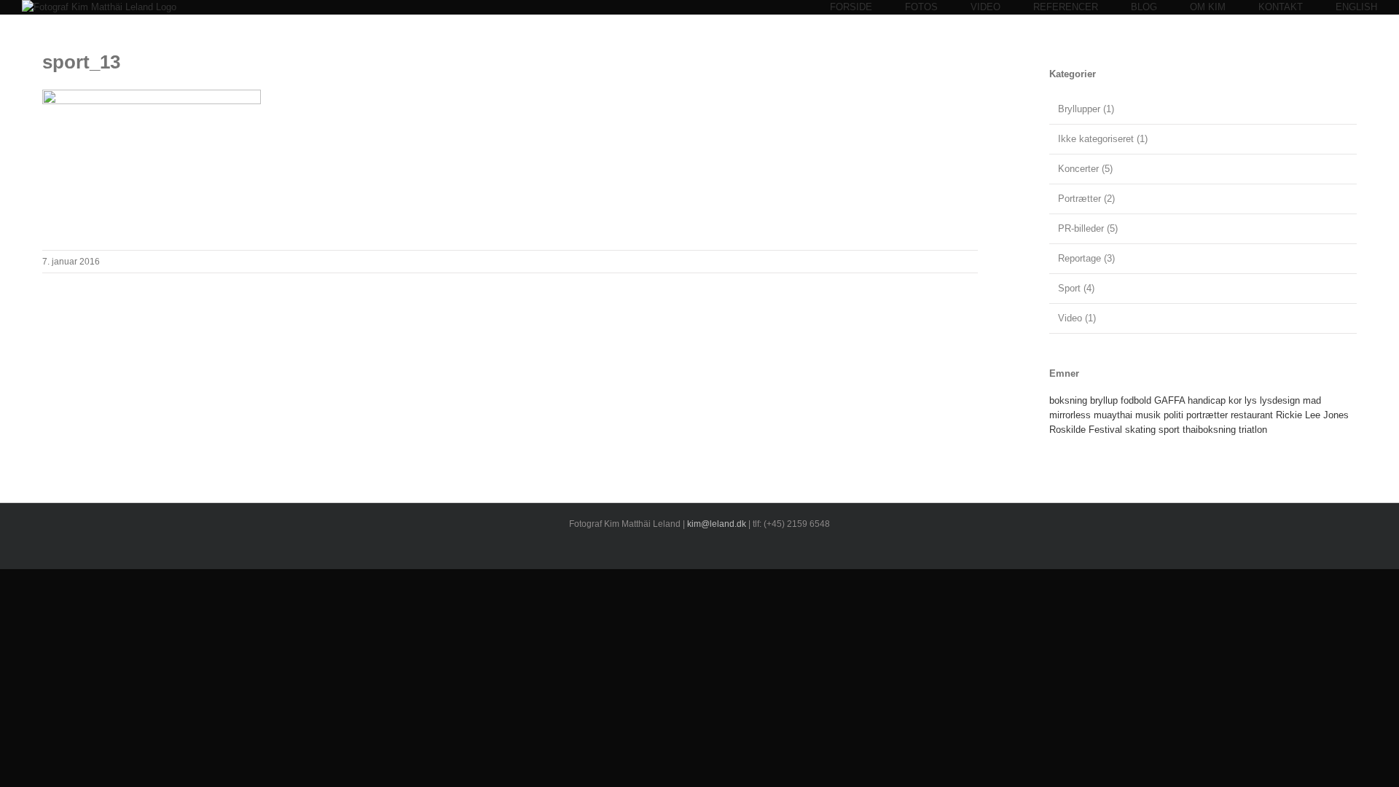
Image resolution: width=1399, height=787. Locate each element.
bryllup (1104, 400)
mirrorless (1070, 415)
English (1356, 6)
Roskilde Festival (1085, 429)
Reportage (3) (1086, 258)
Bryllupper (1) (1086, 108)
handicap (1207, 400)
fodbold (1136, 400)
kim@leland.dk (716, 524)
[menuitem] (867, 7)
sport (1169, 429)
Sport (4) (1076, 288)
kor (1235, 400)
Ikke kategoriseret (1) (1103, 138)
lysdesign (1280, 400)
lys (1251, 400)
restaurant (1252, 415)
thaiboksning (1209, 429)
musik (1148, 415)
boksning (1068, 400)
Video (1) (1077, 318)
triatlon (1253, 429)
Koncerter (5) (1085, 168)
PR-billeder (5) (1088, 228)
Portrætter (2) (1086, 198)
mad (1312, 400)
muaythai (1113, 415)
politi (1173, 415)
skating (1140, 429)
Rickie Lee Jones (1312, 415)
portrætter (1207, 415)
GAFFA (1169, 400)
